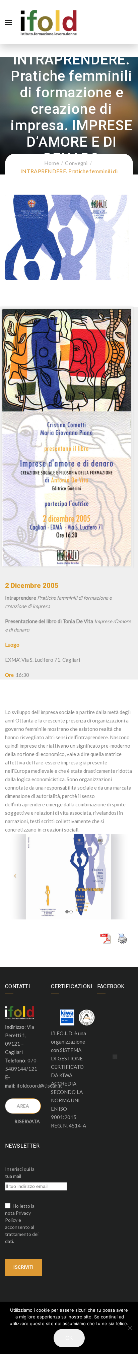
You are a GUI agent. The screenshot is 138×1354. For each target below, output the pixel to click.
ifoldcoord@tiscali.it (39, 1086)
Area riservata (27, 1108)
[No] (129, 1327)
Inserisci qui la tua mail (19, 1172)
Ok (69, 1338)
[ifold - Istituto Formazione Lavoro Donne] (48, 21)
